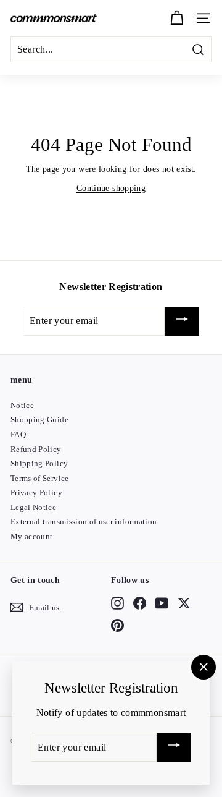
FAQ (18, 434)
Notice (22, 405)
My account (31, 536)
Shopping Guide (39, 419)
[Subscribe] (182, 321)
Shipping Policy (39, 463)
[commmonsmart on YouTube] (161, 603)
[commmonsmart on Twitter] (184, 603)
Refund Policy (36, 449)
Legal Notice (33, 507)
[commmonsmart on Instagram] (117, 603)
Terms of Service (39, 478)
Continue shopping (111, 188)
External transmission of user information (83, 521)
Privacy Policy (36, 492)
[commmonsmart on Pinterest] (117, 626)
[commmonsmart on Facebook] (139, 603)
